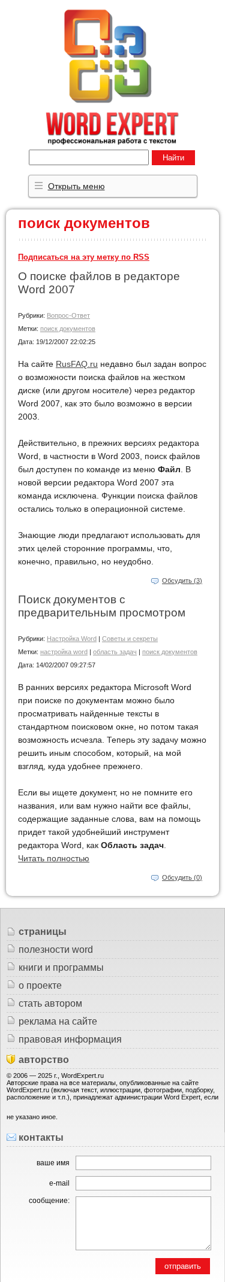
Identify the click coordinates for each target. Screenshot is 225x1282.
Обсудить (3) (182, 580)
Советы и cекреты (130, 638)
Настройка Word (72, 638)
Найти (173, 157)
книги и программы (61, 967)
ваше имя (53, 1163)
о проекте (40, 985)
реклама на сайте (58, 1021)
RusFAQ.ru (77, 364)
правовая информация (70, 1039)
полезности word (56, 949)
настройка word (64, 651)
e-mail (59, 1183)
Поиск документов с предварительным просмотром (101, 606)
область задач (115, 651)
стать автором (50, 1003)
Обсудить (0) (182, 877)
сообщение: (49, 1200)
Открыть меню (76, 186)
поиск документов (67, 328)
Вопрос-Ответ (68, 315)
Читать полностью (53, 858)
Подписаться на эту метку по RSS (83, 257)
